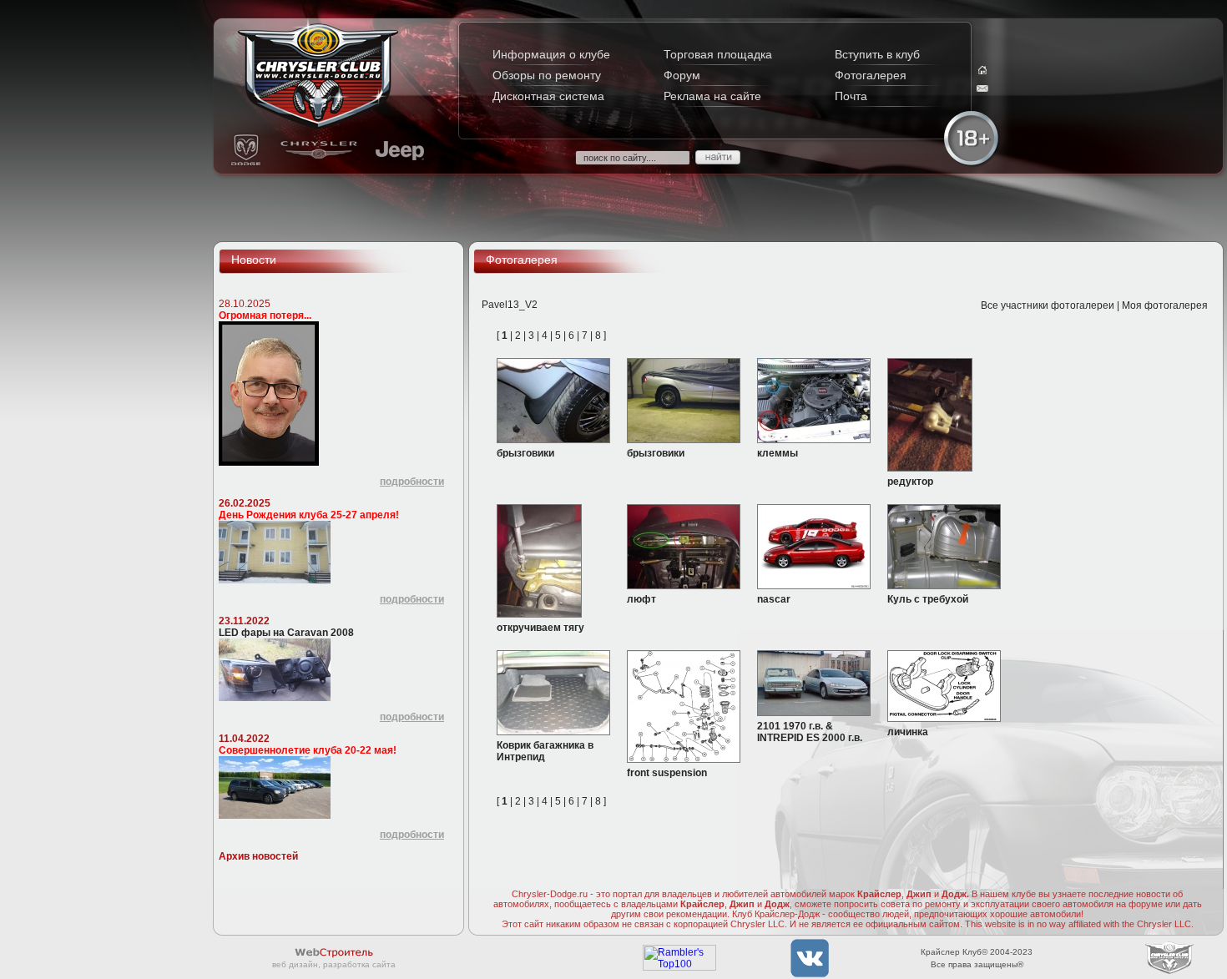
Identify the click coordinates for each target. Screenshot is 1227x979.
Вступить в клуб (877, 54)
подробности (412, 481)
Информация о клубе (551, 54)
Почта (851, 96)
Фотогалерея (870, 75)
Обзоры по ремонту (546, 75)
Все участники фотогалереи (1047, 305)
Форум (682, 75)
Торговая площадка (718, 54)
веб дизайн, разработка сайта (334, 964)
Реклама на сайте (712, 96)
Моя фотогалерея (1165, 305)
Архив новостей (258, 856)
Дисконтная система (548, 96)
